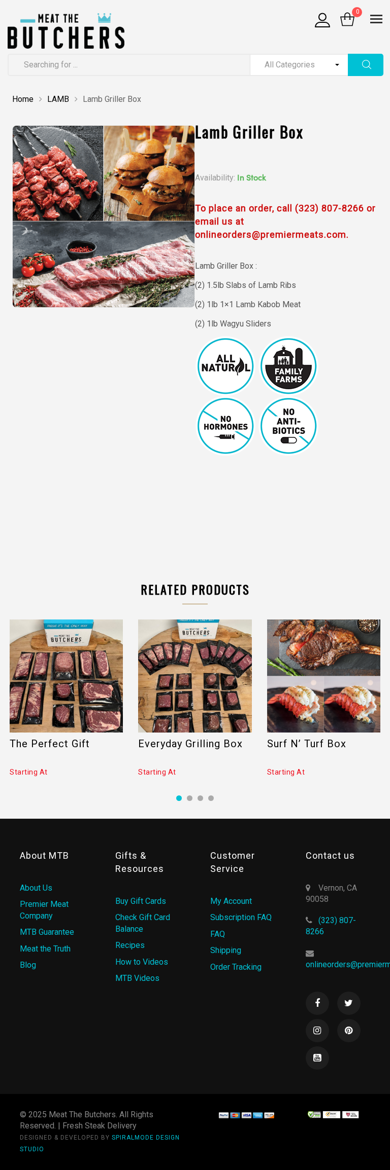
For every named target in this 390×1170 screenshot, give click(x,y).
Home (23, 99)
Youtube (317, 1058)
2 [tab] (189, 798)
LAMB (58, 99)
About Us (36, 888)
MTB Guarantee (47, 932)
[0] (347, 20)
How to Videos (141, 962)
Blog (28, 965)
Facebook (317, 1003)
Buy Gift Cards (140, 901)
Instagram (317, 1030)
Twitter (349, 1003)
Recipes (130, 945)
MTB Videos (137, 978)
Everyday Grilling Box (190, 744)
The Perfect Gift (50, 744)
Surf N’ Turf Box (306, 744)
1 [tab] (179, 798)
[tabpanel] (66, 698)
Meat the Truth (45, 949)
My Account (231, 901)
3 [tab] (200, 798)
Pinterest (349, 1030)
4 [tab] (211, 798)
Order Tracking (236, 967)
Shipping (225, 950)
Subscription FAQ (241, 917)
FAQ (217, 934)
